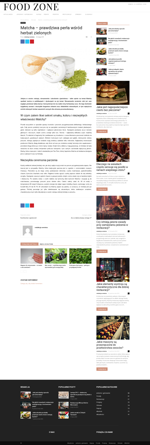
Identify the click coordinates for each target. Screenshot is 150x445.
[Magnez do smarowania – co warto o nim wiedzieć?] (32, 256)
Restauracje (112, 443)
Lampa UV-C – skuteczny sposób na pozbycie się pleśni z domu (81, 394)
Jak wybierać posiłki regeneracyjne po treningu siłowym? (117, 61)
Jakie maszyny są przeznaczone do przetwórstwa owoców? (109, 344)
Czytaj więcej (102, 131)
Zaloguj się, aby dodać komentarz (31, 283)
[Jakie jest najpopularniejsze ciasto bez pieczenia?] (112, 93)
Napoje (92, 443)
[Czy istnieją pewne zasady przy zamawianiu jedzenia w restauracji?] (112, 208)
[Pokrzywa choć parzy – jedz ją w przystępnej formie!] (80, 256)
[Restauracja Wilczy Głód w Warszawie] (63, 405)
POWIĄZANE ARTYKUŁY (29, 244)
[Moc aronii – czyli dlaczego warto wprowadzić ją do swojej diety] (56, 256)
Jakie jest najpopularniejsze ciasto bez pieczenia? (112, 109)
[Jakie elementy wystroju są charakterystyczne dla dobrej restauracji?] (112, 270)
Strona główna (25, 20)
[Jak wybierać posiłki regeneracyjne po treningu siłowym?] (101, 61)
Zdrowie (33, 20)
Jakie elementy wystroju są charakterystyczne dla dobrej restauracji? (112, 287)
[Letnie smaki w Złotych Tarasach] (63, 415)
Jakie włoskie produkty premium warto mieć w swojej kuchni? (118, 51)
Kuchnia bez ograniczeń (29, 218)
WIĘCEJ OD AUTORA (46, 244)
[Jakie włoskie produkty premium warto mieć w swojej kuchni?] (101, 51)
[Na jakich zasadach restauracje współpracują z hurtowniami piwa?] (101, 40)
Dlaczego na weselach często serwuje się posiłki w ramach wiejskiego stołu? (112, 167)
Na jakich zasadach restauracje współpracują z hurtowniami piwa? (118, 40)
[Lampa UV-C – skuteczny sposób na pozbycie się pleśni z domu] (63, 395)
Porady (98, 443)
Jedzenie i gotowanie (82, 443)
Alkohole (126, 443)
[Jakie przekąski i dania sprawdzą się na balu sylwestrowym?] (101, 71)
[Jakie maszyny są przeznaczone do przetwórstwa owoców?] (112, 328)
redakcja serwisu (29, 37)
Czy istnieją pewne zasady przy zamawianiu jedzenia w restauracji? (112, 224)
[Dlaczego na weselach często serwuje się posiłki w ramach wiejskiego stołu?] (112, 150)
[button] (144, 14)
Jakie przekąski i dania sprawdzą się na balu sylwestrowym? (116, 71)
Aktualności (70, 443)
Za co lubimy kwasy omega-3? (81, 218)
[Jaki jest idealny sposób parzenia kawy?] (101, 31)
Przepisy (104, 443)
